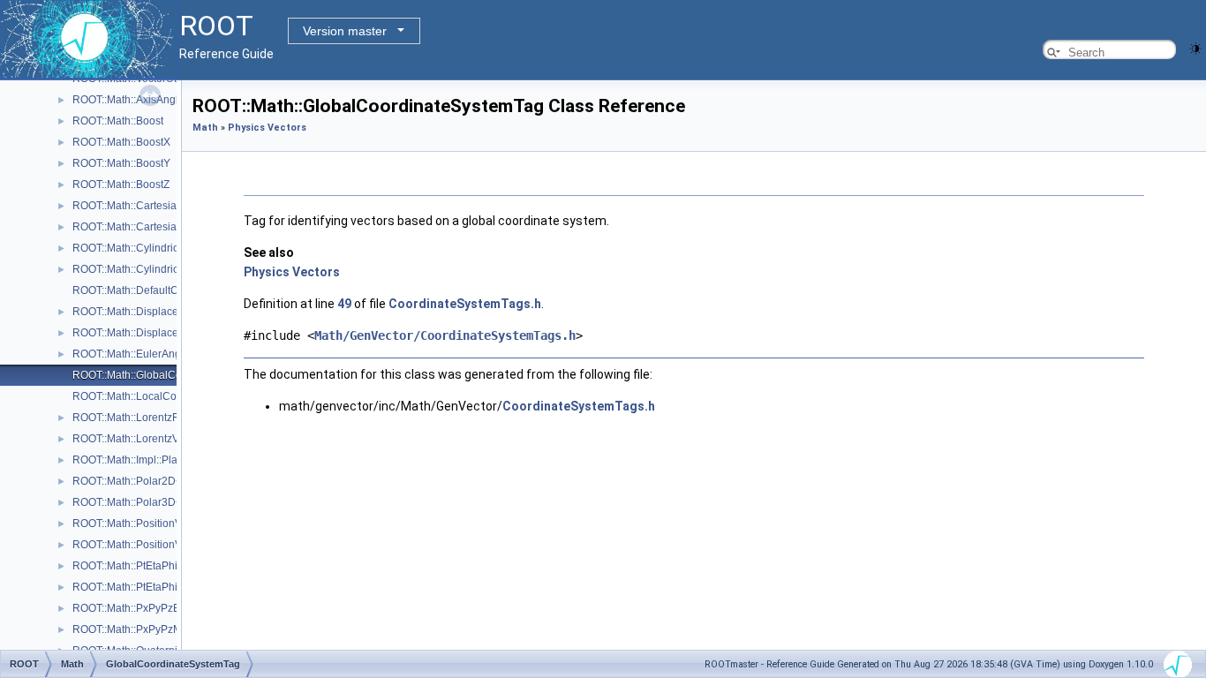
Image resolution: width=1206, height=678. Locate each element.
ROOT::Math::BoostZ (121, 184)
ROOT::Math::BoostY (121, 163)
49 (344, 304)
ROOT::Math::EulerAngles (133, 354)
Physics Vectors (267, 127)
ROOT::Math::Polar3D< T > (136, 502)
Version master (345, 31)
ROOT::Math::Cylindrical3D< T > (148, 248)
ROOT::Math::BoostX (121, 142)
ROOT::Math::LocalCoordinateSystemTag (170, 396)
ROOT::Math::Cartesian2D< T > (146, 206)
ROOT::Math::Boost (117, 121)
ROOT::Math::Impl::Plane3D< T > (150, 460)
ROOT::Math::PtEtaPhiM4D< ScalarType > (172, 587)
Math (205, 127)
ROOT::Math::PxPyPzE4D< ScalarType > (169, 608)
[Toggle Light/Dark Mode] (1195, 47)
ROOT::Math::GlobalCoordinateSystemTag (173, 375)
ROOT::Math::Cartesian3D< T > (146, 227)
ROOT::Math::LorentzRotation (142, 417)
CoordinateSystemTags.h (464, 304)
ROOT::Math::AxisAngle (128, 100)
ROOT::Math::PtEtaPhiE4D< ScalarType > (171, 566)
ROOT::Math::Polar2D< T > (136, 481)
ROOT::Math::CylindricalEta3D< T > (156, 269)
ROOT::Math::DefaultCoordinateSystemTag (174, 290)
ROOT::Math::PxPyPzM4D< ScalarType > (170, 629)
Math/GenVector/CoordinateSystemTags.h (445, 335)
